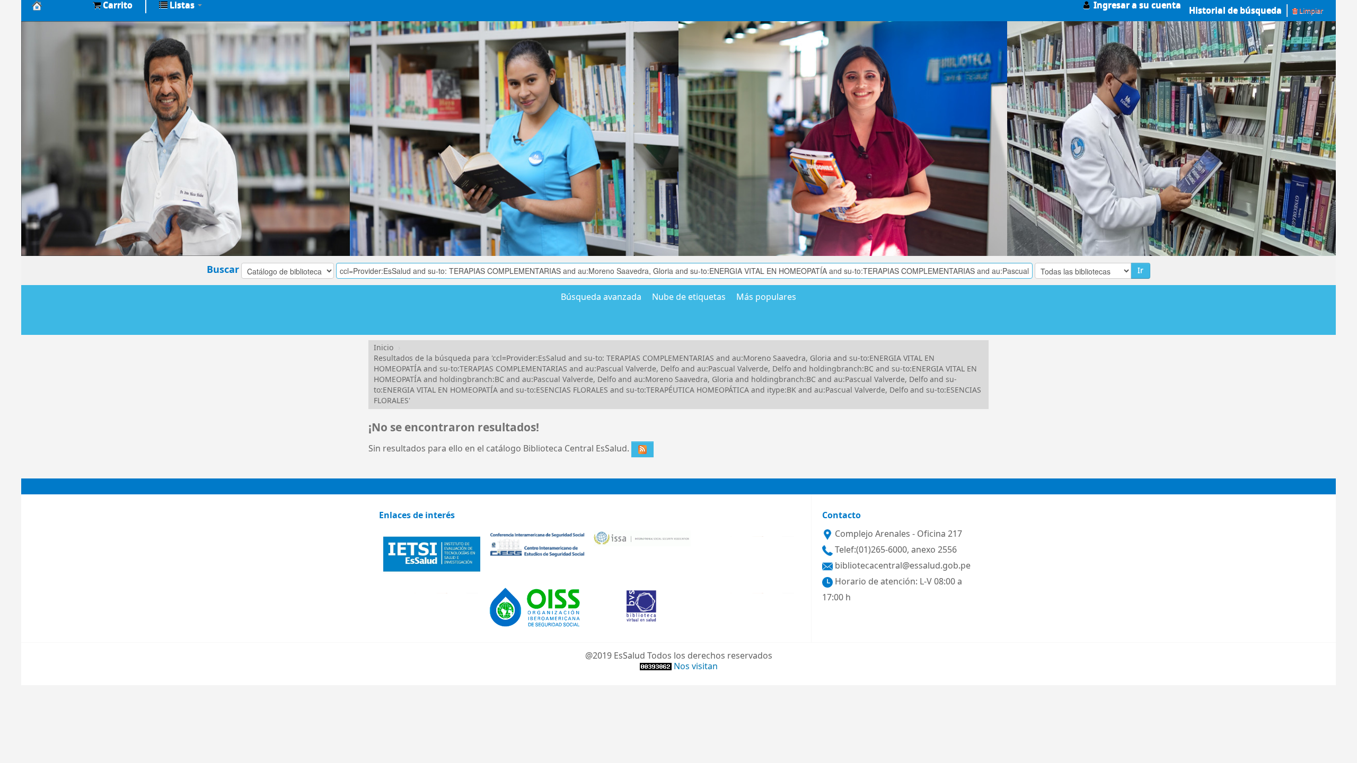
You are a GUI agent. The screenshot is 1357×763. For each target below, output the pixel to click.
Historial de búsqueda (1235, 10)
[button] (112, 5)
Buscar (223, 269)
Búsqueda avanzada (601, 298)
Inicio (383, 347)
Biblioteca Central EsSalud (58, 5)
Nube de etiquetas (689, 298)
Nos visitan (696, 666)
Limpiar (1310, 11)
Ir (1140, 270)
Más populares (766, 298)
